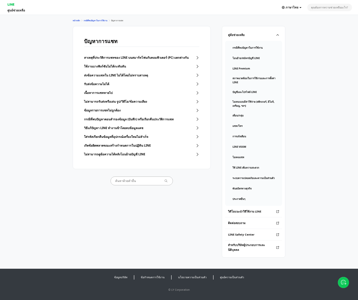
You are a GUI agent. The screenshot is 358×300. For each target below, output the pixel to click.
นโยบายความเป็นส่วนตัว (192, 277)
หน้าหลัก (76, 20)
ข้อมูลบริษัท (120, 277)
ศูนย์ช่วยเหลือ (16, 10)
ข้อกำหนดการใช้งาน (153, 277)
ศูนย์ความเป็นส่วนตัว (232, 277)
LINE (10, 4)
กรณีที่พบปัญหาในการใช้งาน (95, 20)
